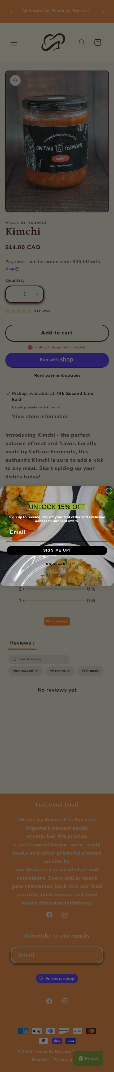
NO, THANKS (57, 564)
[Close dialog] (109, 491)
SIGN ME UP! (57, 551)
